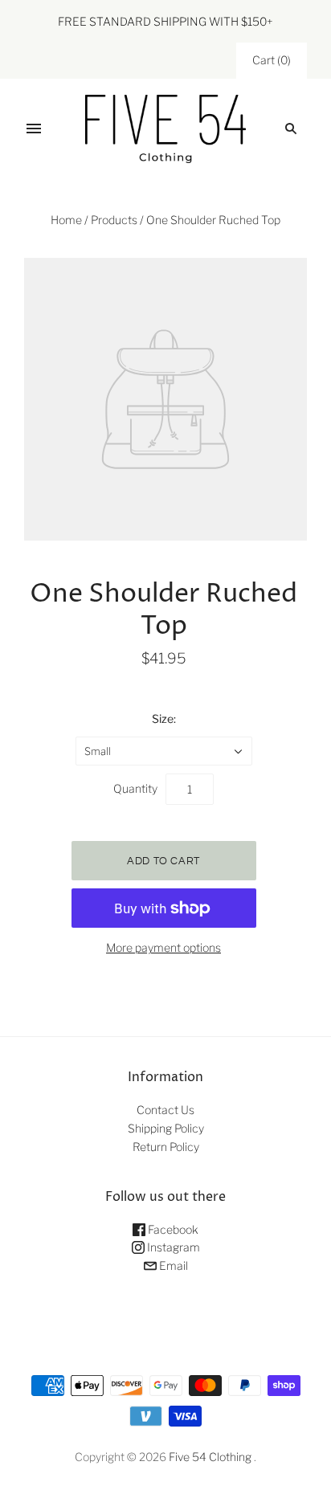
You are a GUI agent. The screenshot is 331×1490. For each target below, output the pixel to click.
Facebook (171, 1229)
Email (172, 1265)
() (271, 60)
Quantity (135, 788)
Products (114, 220)
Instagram (172, 1247)
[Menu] (33, 128)
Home (66, 220)
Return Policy (166, 1146)
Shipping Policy (166, 1128)
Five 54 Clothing (210, 1456)
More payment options (163, 947)
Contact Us (165, 1109)
